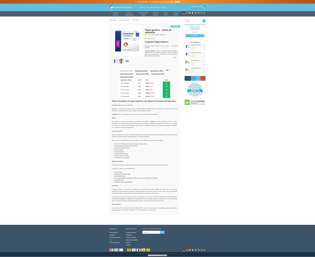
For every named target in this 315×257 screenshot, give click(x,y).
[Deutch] (184, 13)
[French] (193, 13)
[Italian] (196, 13)
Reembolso (129, 235)
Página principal (113, 20)
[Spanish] (190, 13)
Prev (112, 61)
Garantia (128, 244)
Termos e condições (131, 237)
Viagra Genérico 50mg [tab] (141, 71)
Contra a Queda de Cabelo (143, 14)
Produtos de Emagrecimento (129, 14)
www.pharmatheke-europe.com (157, 253)
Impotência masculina (115, 14)
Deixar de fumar (165, 14)
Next (142, 61)
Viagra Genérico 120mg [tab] (126, 74)
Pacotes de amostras (176, 14)
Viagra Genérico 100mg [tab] (156, 71)
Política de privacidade (131, 239)
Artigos (163, 7)
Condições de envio (131, 232)
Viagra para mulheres (156, 14)
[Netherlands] (199, 13)
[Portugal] (202, 13)
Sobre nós (142, 7)
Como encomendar (155, 7)
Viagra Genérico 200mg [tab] (126, 77)
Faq (147, 7)
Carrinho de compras (115, 237)
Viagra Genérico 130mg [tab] (142, 74)
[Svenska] (204, 13)
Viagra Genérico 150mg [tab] (157, 74)
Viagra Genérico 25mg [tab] (126, 71)
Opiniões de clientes (160, 34)
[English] (187, 13)
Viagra (152, 121)
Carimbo (128, 242)
